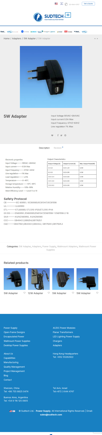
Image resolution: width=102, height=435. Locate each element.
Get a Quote (88, 4)
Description (44, 148)
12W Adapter (35, 293)
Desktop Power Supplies (16, 345)
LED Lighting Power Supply (66, 336)
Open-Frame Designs (14, 332)
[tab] (44, 148)
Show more (7, 297)
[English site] (56, 4)
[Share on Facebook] (57, 135)
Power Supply (49, 246)
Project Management (14, 371)
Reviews (58, 147)
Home (7, 38)
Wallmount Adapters (67, 246)
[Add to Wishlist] (53, 135)
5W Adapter (30, 38)
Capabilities (9, 358)
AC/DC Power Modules (64, 328)
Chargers (57, 341)
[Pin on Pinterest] (65, 135)
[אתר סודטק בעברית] (61, 4)
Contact (8, 380)
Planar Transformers (63, 332)
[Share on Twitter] (61, 135)
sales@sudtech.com (51, 414)
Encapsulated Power (14, 336)
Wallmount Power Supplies (17, 341)
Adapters (16, 38)
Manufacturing (11, 362)
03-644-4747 (72, 4)
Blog (6, 375)
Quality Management (14, 367)
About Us (8, 353)
